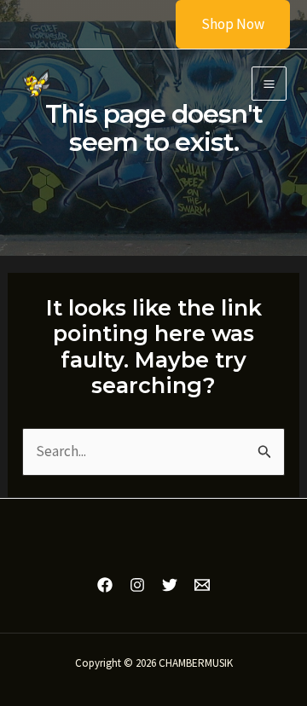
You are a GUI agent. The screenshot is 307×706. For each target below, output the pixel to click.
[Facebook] (105, 585)
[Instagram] (137, 585)
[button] (222, 24)
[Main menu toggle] (269, 84)
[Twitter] (169, 585)
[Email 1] (202, 585)
